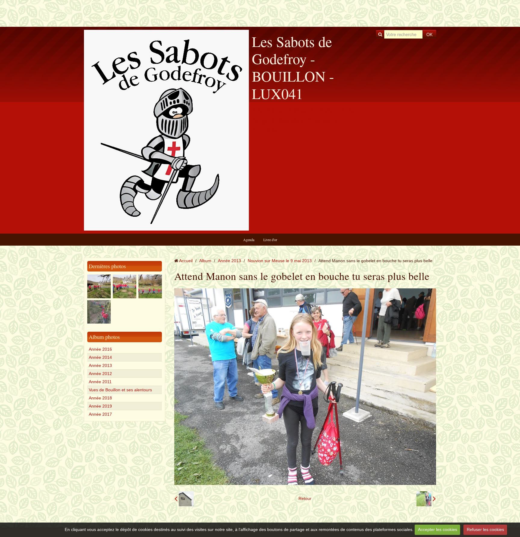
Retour (305, 498)
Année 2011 (100, 381)
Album (205, 260)
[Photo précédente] (184, 498)
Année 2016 (100, 349)
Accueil (186, 260)
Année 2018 (100, 398)
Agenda (248, 239)
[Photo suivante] (426, 498)
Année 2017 (100, 414)
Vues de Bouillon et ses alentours (120, 389)
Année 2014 (100, 357)
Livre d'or (270, 239)
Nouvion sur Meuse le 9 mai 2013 (280, 260)
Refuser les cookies (485, 529)
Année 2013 (100, 365)
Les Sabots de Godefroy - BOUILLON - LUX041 (293, 67)
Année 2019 (100, 406)
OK (429, 34)
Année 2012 (100, 373)
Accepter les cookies (437, 529)
